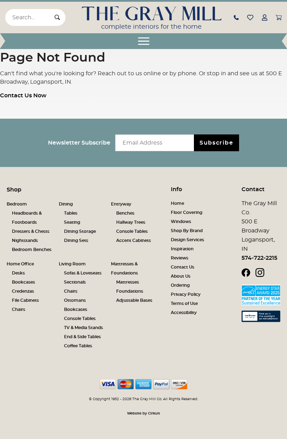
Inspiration (182, 249)
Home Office (20, 264)
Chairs (18, 309)
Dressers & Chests (30, 231)
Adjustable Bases (134, 300)
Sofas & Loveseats (83, 273)
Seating (72, 222)
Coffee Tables (78, 346)
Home (177, 203)
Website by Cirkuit (143, 413)
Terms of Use (184, 303)
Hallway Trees (130, 222)
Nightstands (25, 240)
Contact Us (182, 267)
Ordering (180, 285)
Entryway (121, 204)
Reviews (179, 258)
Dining (66, 204)
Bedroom (17, 204)
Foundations (129, 291)
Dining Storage (80, 231)
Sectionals (75, 282)
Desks (18, 273)
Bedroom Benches (31, 250)
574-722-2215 (259, 258)
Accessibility (184, 313)
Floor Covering (186, 212)
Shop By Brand (187, 231)
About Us (180, 276)
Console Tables (132, 231)
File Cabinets (25, 300)
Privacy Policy (186, 294)
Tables (70, 213)
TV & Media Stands (83, 328)
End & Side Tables (82, 337)
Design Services (187, 240)
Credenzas (23, 291)
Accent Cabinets (133, 240)
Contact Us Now (23, 95)
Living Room (72, 264)
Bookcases (23, 282)
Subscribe (216, 143)
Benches (125, 213)
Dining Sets (76, 240)
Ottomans (75, 300)
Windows (181, 222)
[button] (236, 17)
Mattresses (127, 282)
